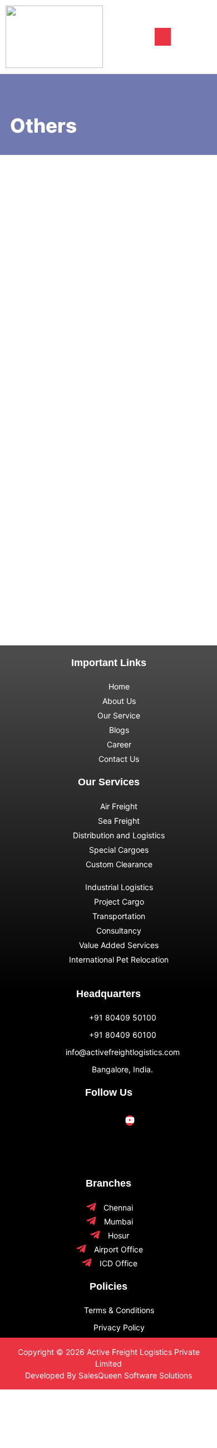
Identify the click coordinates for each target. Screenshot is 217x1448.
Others (31, 183)
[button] (162, 37)
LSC (29, 556)
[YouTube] (129, 1120)
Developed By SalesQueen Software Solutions (108, 1375)
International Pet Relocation (112, 200)
